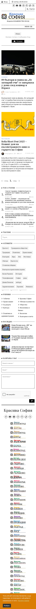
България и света (26, 316)
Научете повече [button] (23, 601)
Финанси (29, 287)
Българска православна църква (13, 269)
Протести (14, 261)
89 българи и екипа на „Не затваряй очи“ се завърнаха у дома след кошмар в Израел (17, 83)
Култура (6, 308)
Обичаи (5, 261)
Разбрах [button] (7, 605)
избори (18, 282)
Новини (19, 41)
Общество (23, 305)
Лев (19, 257)
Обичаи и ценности (27, 302)
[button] (28, 26)
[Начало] (15, 41)
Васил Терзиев (7, 274)
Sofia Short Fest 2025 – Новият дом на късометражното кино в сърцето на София (15, 145)
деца (25, 278)
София (18, 278)
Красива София (25, 299)
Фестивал (27, 257)
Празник (20, 287)
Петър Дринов (8, 153)
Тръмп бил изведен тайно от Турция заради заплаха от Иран (22, 338)
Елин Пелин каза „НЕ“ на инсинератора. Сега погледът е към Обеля (22, 327)
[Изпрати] (32, 401)
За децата (7, 305)
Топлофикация (7, 278)
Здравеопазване (8, 287)
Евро (13, 257)
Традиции (6, 252)
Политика (16, 252)
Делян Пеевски (7, 282)
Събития (6, 299)
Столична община (9, 265)
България (5, 257)
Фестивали (5, 139)
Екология (23, 313)
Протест (5, 248)
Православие (27, 252)
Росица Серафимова (10, 92)
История (19, 274)
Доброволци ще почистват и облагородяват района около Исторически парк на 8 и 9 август (23, 349)
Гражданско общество (19, 248)
